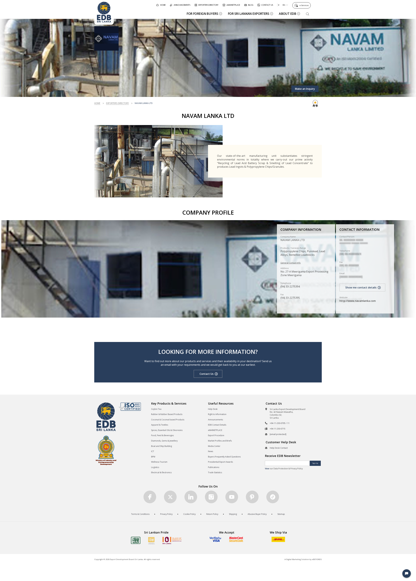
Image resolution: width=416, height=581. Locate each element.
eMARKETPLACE (215, 430)
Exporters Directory (117, 103)
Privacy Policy (166, 514)
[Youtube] (231, 497)
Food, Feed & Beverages (162, 435)
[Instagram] (211, 497)
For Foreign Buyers (202, 13)
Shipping (233, 514)
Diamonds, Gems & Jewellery (164, 440)
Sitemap (281, 514)
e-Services (304, 5)
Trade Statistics (215, 472)
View (267, 468)
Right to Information (217, 414)
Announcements (215, 419)
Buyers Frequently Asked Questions (224, 456)
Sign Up (315, 463)
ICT (152, 451)
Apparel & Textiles (159, 424)
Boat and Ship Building (161, 446)
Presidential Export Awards (220, 462)
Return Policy (212, 514)
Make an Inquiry (305, 89)
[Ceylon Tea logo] (135, 540)
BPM (153, 456)
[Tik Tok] (272, 497)
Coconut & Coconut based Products (167, 419)
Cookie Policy (189, 514)
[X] (170, 497)
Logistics (155, 467)
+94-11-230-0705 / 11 (279, 423)
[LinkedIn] (190, 497)
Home (97, 103)
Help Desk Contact (279, 447)
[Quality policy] (129, 406)
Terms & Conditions (140, 514)
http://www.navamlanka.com (357, 301)
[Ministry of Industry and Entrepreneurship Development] (106, 450)
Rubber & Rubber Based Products (166, 414)
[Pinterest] (252, 497)
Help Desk (212, 409)
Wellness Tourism (159, 462)
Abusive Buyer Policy (257, 514)
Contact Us (207, 374)
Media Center (214, 446)
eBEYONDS (317, 559)
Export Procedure (216, 435)
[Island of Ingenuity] (172, 540)
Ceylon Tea (156, 409)
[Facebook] (149, 497)
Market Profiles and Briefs (220, 440)
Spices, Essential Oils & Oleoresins (166, 430)
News (210, 451)
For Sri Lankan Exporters (248, 13)
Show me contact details (361, 287)
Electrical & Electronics (161, 472)
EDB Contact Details (217, 424)
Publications (213, 467)
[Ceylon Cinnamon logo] (151, 540)
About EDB (287, 13)
